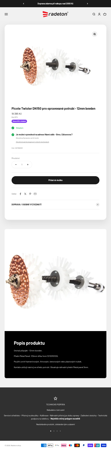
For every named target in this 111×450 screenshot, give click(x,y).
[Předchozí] (23, 3)
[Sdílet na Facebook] (20, 193)
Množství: (16, 158)
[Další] (87, 3)
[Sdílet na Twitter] (25, 193)
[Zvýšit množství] (28, 164)
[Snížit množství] (16, 164)
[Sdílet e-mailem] (35, 193)
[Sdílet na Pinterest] (30, 193)
